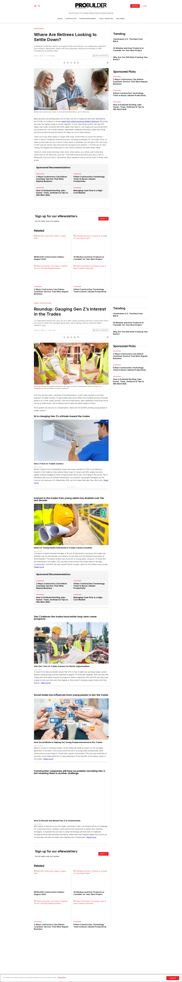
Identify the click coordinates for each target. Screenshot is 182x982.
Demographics (39, 28)
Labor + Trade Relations (42, 303)
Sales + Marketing (106, 18)
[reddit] (75, 63)
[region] (91, 978)
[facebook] (64, 63)
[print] (108, 63)
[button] (35, 6)
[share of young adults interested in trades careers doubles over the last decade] (71, 524)
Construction (70, 18)
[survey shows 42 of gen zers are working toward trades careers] (71, 643)
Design (59, 18)
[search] (39, 6)
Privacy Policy (62, 977)
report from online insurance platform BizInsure (80, 121)
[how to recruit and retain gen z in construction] (71, 797)
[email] (78, 63)
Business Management (88, 18)
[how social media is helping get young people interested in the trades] (71, 719)
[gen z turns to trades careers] (71, 440)
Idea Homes (120, 18)
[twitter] (71, 63)
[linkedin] (68, 63)
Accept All (173, 978)
